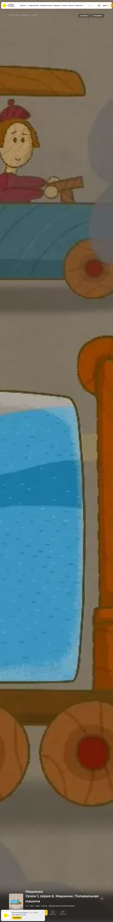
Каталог (23, 5)
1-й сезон (83, 15)
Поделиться (62, 914)
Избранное (53, 914)
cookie (30, 912)
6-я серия (97, 15)
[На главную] (9, 5)
